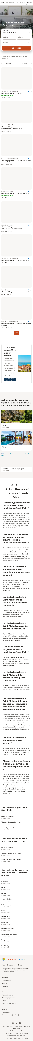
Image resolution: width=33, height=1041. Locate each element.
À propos (4, 983)
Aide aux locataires (7, 995)
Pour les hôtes (6, 1012)
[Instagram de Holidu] (13, 1023)
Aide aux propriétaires (8, 997)
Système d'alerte (23, 1038)
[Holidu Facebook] (20, 1023)
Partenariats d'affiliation (8, 1003)
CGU (17, 1033)
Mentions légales (9, 1033)
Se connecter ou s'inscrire (9, 379)
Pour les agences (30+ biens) (10, 1015)
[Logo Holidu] (13, 959)
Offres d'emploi (6, 980)
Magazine (5, 986)
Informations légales (11, 1038)
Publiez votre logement (7, 2)
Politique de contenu (13, 1035)
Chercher (16, 48)
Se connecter (20, 2)
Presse (4, 1000)
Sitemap (22, 1035)
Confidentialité (24, 1033)
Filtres (25, 63)
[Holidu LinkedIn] (16, 1023)
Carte (9, 63)
